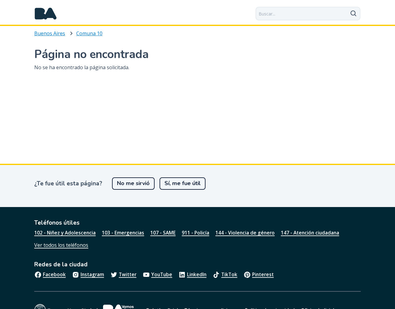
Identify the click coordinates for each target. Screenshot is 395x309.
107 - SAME (163, 232)
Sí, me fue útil (182, 183)
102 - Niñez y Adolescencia (65, 232)
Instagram (92, 274)
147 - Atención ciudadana (310, 232)
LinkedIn (196, 274)
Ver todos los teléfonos (61, 245)
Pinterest (263, 274)
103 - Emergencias (123, 232)
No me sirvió (133, 183)
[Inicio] (46, 13)
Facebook (54, 274)
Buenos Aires (49, 33)
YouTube (161, 274)
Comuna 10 (89, 33)
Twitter (127, 274)
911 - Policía (195, 232)
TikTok (229, 274)
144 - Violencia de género (245, 232)
